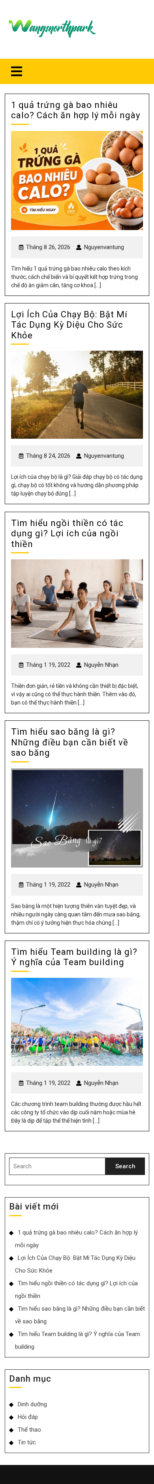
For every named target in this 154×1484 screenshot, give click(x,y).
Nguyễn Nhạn (101, 664)
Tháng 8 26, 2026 (48, 247)
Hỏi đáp (28, 1417)
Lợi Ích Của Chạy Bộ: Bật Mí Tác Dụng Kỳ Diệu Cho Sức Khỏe (69, 324)
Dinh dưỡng (32, 1404)
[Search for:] (57, 1166)
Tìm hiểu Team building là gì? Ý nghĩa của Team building (74, 957)
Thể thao (29, 1429)
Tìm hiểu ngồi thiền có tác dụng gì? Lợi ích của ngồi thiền (67, 533)
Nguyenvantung (104, 247)
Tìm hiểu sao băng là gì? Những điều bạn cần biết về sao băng (69, 742)
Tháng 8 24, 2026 (48, 455)
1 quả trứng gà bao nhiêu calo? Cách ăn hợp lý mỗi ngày (77, 110)
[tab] (16, 71)
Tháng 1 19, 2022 (48, 664)
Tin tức (27, 1442)
